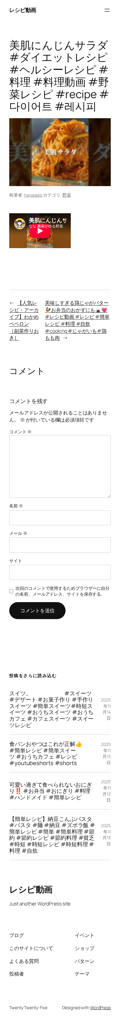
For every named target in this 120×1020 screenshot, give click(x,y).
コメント (20, 432)
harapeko (33, 195)
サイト (15, 561)
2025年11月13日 (106, 753)
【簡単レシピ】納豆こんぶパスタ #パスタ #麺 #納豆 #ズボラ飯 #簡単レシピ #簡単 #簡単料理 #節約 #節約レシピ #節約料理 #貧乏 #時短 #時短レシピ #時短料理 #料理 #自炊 (52, 835)
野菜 (66, 195)
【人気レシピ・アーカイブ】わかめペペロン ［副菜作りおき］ (23, 320)
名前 (16, 506)
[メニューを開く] (107, 10)
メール (18, 533)
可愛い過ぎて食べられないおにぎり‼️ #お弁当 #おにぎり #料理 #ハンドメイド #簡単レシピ (50, 791)
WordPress (100, 1007)
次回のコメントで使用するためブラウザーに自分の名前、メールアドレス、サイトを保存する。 (62, 591)
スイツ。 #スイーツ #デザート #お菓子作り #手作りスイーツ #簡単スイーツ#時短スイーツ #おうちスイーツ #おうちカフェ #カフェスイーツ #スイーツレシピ (51, 709)
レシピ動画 (22, 10)
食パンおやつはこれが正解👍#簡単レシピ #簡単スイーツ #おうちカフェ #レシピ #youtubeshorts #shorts (45, 753)
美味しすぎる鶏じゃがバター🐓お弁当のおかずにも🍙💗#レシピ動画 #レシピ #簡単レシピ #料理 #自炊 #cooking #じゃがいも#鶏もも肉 (77, 320)
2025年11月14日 (106, 709)
